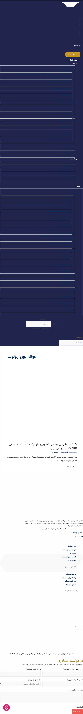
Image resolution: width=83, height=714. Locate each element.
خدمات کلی (70, 67)
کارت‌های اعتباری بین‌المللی (65, 141)
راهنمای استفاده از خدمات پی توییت (61, 169)
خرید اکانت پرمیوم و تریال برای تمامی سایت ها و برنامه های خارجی (47, 98)
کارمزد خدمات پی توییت (66, 173)
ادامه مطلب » (72, 466)
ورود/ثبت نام (71, 574)
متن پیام (76, 690)
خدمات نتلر (67, 130)
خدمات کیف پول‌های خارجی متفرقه (59, 137)
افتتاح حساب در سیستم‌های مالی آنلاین (57, 106)
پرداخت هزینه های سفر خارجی (61, 84)
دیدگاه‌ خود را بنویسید (69, 452)
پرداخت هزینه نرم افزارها (63, 91)
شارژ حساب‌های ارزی (67, 155)
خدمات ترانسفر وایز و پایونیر (61, 134)
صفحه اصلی (73, 60)
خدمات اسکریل (66, 127)
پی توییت (73, 159)
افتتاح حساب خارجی (67, 102)
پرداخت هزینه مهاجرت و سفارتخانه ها (58, 81)
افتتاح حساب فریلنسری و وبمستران (59, 113)
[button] (41, 186)
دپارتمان (34, 679)
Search (54, 324)
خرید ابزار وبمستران (65, 95)
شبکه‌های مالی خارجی (67, 120)
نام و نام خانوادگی (73, 669)
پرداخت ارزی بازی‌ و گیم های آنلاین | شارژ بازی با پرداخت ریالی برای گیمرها (45, 74)
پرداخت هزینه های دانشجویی (61, 88)
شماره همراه (75, 679)
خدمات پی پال (66, 123)
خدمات (73, 553)
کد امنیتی (79, 707)
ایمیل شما (33, 669)
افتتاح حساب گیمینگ (64, 116)
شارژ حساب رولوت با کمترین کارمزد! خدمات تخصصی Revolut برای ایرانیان (43, 446)
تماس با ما (71, 180)
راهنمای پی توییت (69, 577)
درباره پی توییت (69, 162)
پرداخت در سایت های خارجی (61, 77)
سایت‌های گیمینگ (68, 152)
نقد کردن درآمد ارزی (67, 145)
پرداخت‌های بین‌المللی (67, 70)
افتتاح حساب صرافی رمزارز (62, 109)
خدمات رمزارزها (69, 148)
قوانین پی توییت (68, 166)
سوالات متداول (69, 176)
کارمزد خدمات (70, 584)
